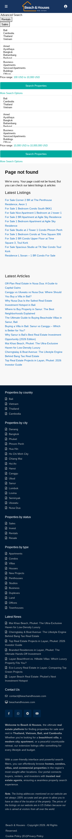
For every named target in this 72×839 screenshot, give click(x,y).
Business (14, 587)
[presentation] (36, 30)
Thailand (14, 408)
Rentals (13, 533)
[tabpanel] (36, 61)
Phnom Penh (16, 443)
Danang (13, 429)
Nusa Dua (14, 507)
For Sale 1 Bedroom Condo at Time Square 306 (33, 234)
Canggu (13, 473)
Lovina (13, 493)
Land (12, 597)
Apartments (15, 553)
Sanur (12, 483)
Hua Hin (13, 448)
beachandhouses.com (22, 702)
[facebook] (9, 713)
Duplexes (14, 592)
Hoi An (12, 463)
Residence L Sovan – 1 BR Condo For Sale (30, 255)
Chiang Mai (15, 458)
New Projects (16, 573)
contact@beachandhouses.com (27, 696)
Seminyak (14, 498)
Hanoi (12, 468)
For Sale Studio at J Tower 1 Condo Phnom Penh (33, 229)
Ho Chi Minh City (18, 453)
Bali (11, 398)
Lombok (13, 488)
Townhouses (16, 607)
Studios (13, 583)
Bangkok (14, 434)
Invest (12, 528)
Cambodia (15, 413)
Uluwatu (13, 502)
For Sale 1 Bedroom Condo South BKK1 (28, 208)
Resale (13, 538)
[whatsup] (18, 713)
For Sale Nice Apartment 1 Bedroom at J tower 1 (33, 212)
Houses (13, 568)
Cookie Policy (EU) (16, 836)
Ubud (12, 478)
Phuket (13, 439)
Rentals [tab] (6, 19)
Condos (13, 558)
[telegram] (27, 713)
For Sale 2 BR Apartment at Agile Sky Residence (33, 217)
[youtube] (37, 713)
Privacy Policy (35, 836)
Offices (13, 602)
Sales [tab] (4, 24)
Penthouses (16, 578)
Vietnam (13, 403)
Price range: (6, 77)
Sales (12, 523)
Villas (12, 563)
